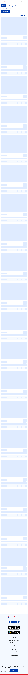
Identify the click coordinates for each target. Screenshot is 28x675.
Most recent (23, 15)
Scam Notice (14, 658)
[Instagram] (12, 622)
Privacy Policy (4, 666)
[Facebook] (9, 622)
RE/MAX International (14, 640)
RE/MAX (14, 637)
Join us (14, 649)
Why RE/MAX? (14, 651)
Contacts (14, 645)
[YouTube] (19, 622)
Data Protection (13, 668)
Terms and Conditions (15, 666)
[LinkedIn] (15, 622)
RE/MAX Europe (14, 642)
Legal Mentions (14, 655)
